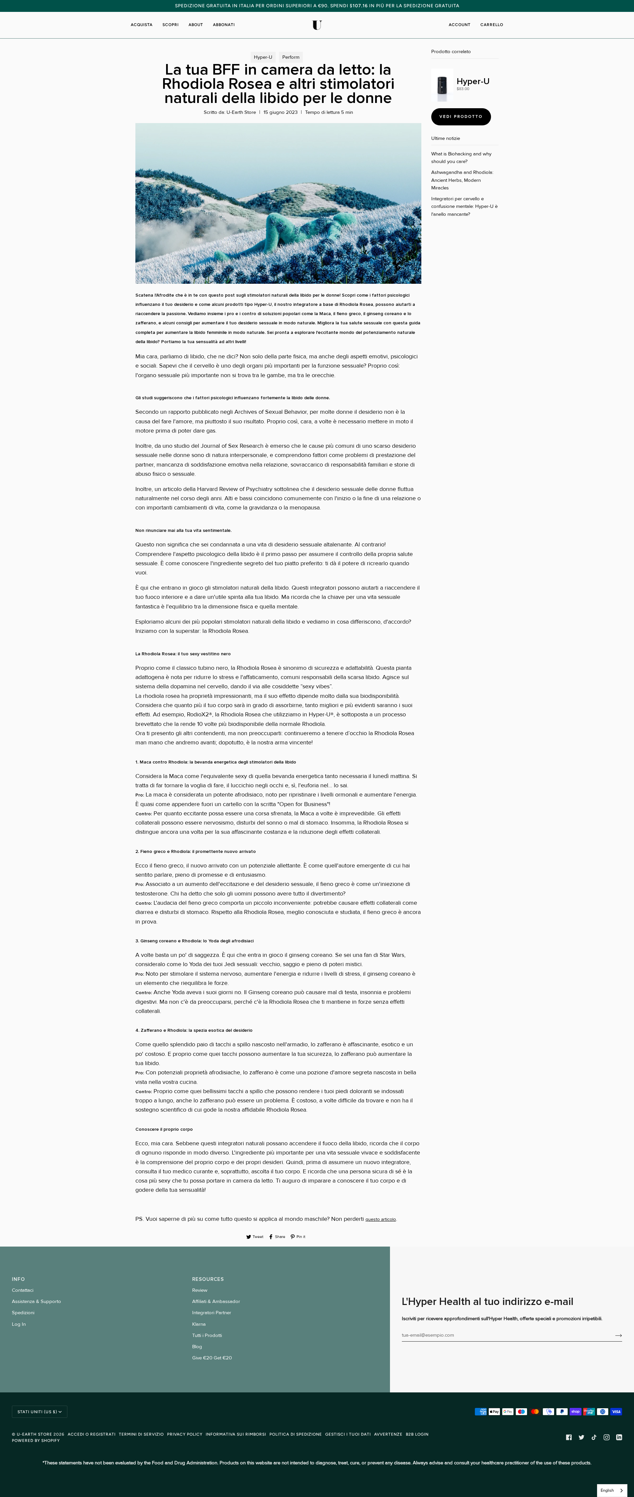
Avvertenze (388, 1434)
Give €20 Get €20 (212, 1358)
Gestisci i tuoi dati (348, 1434)
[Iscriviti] (613, 1335)
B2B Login (417, 1434)
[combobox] (612, 1490)
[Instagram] (607, 1437)
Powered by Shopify (36, 1440)
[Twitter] (581, 1437)
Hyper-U (263, 57)
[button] (144, 25)
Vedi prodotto (461, 116)
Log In (19, 1324)
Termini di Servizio (141, 1434)
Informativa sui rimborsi (236, 1434)
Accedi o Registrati (92, 1434)
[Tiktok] (594, 1437)
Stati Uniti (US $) (37, 1411)
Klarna (199, 1324)
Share (280, 1236)
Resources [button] (208, 1279)
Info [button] (18, 1279)
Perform (290, 57)
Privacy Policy (184, 1434)
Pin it (301, 1236)
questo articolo (381, 1219)
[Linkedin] (619, 1437)
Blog (197, 1347)
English (607, 1490)
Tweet (258, 1236)
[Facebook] (569, 1437)
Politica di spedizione (295, 1434)
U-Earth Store (34, 1434)
